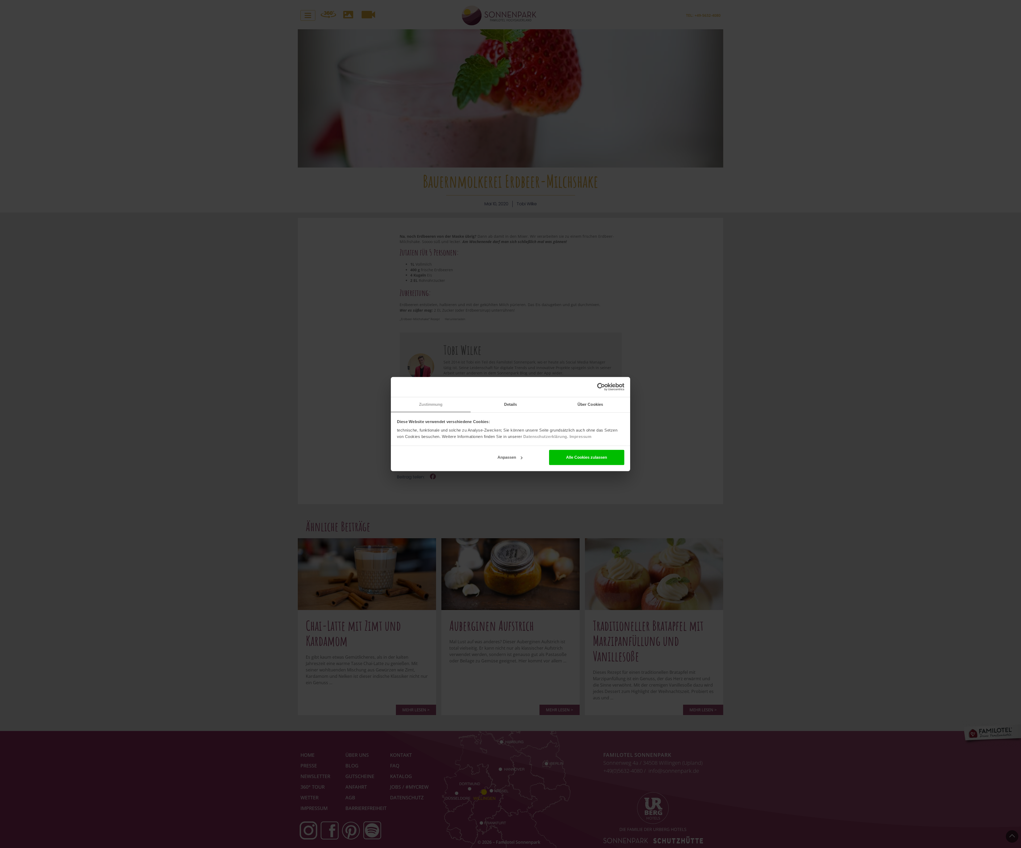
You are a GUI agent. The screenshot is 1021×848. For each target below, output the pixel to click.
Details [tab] (510, 404)
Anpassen (506, 457)
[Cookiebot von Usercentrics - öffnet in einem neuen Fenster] (601, 387)
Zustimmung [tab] (431, 404)
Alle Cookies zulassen (586, 457)
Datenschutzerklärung (545, 436)
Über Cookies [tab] (590, 404)
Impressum (581, 436)
